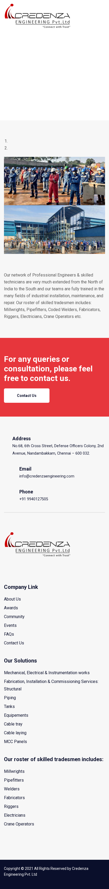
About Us (12, 599)
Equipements (16, 715)
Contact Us (27, 395)
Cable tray (13, 724)
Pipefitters (14, 780)
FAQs (9, 634)
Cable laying (15, 732)
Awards (11, 607)
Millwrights (14, 771)
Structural (12, 688)
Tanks (9, 706)
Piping (10, 697)
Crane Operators (19, 824)
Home (9, 35)
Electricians (14, 815)
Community (14, 616)
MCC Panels (15, 741)
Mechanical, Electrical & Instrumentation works (47, 672)
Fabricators (14, 797)
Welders (12, 788)
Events (10, 625)
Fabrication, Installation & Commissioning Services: (51, 681)
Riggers (11, 806)
